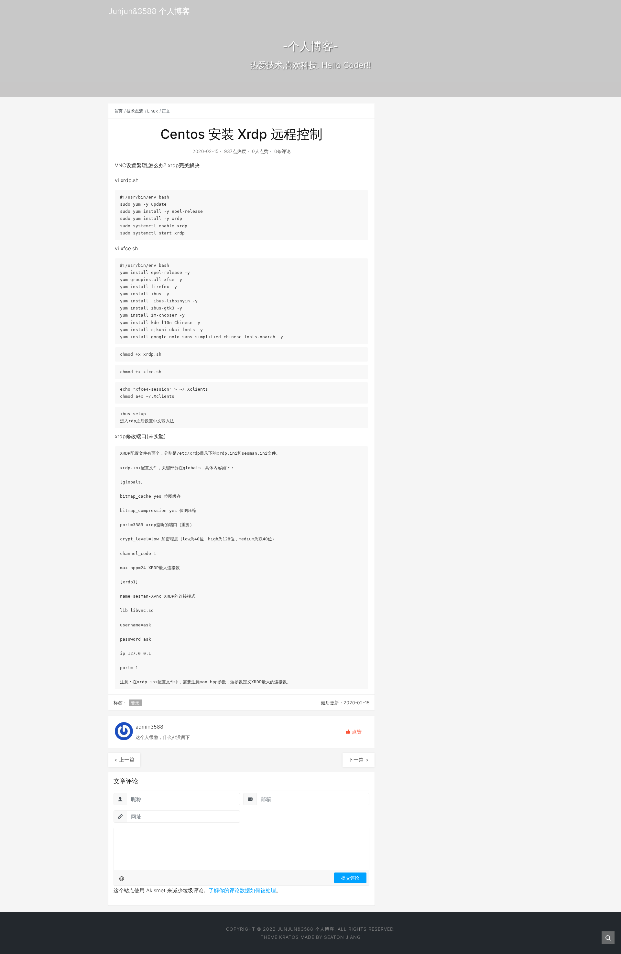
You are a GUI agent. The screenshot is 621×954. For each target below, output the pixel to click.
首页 (118, 111)
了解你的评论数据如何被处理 (242, 890)
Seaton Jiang (342, 937)
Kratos (289, 937)
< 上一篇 (124, 759)
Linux (152, 111)
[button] (353, 731)
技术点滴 (134, 111)
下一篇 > (358, 759)
